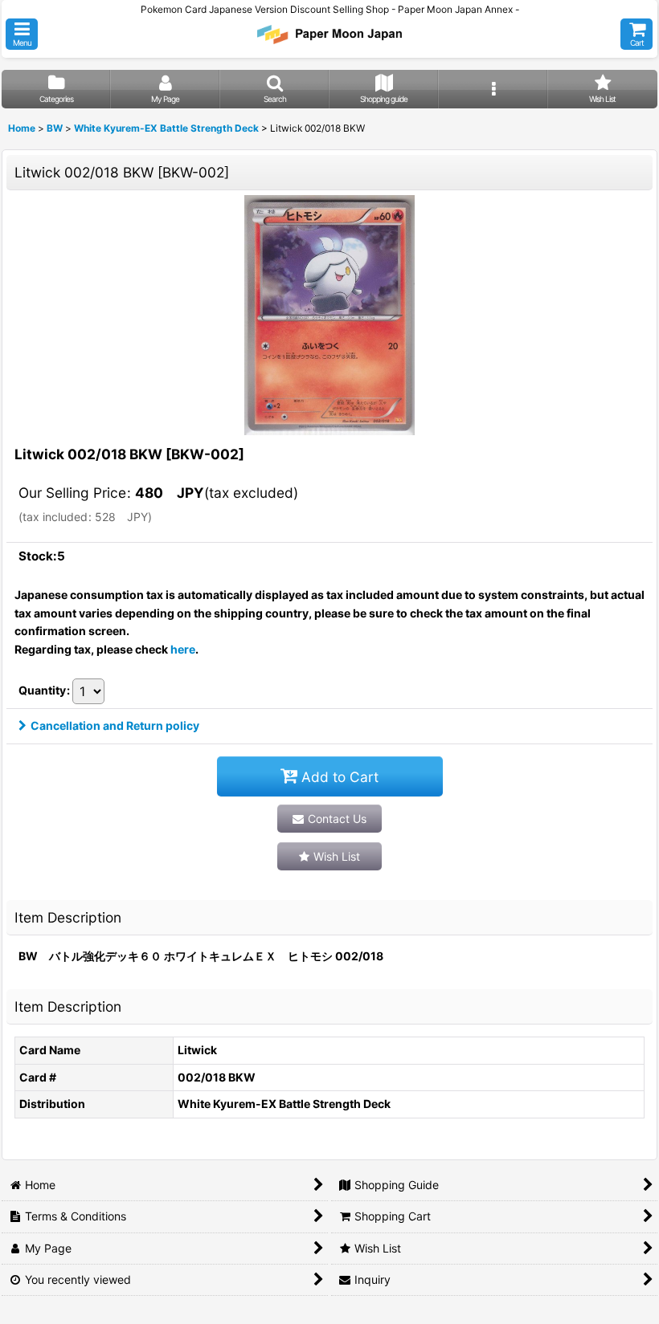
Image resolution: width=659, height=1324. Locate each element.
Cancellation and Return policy (115, 725)
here (182, 649)
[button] (22, 34)
